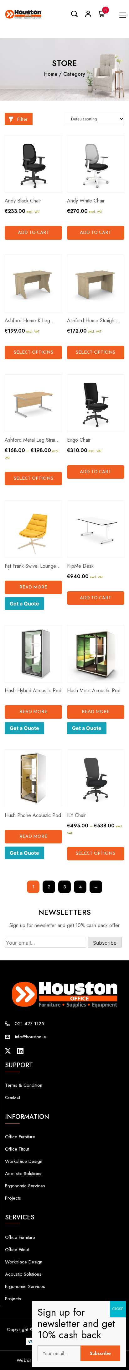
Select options (33, 352)
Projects (13, 1198)
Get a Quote (24, 603)
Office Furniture (20, 1136)
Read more (33, 587)
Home (50, 74)
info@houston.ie (30, 1036)
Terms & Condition (23, 1085)
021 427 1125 (29, 1023)
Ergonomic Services (25, 1185)
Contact (12, 1097)
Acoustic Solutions (23, 1173)
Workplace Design (23, 1161)
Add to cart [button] (33, 232)
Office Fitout (17, 1149)
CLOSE (117, 1309)
